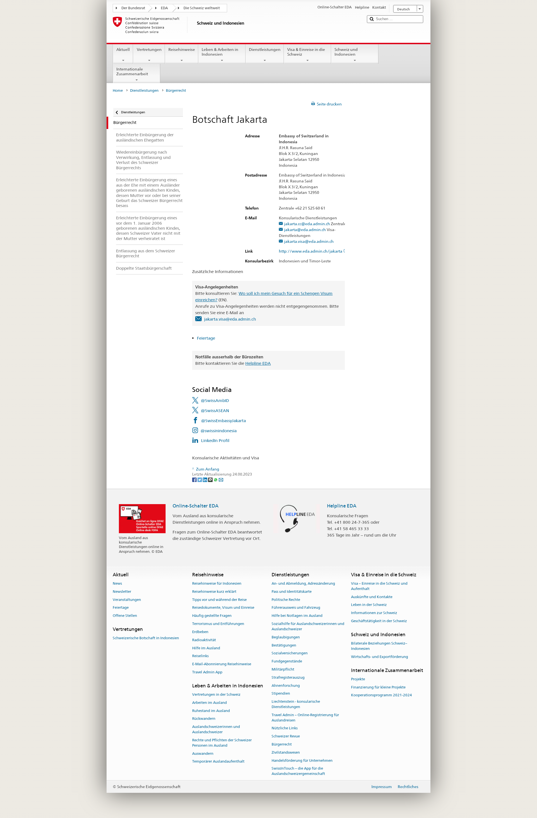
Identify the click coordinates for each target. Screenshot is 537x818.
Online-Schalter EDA (195, 506)
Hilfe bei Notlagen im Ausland (297, 616)
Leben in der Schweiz (369, 605)
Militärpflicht (283, 669)
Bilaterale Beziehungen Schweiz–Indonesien (379, 646)
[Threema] (210, 479)
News (117, 583)
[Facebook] (194, 479)
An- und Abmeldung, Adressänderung (303, 583)
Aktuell (123, 49)
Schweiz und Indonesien (346, 52)
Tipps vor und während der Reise (219, 600)
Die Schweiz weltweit (201, 8)
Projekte (358, 679)
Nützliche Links (285, 728)
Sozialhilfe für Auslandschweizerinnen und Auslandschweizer (308, 626)
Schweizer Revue (286, 736)
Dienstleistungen (265, 49)
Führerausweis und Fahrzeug (296, 608)
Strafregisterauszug (288, 677)
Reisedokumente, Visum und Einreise (223, 608)
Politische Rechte (286, 600)
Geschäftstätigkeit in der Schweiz (379, 621)
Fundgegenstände (287, 661)
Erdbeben (200, 632)
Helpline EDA (258, 363)
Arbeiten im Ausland (209, 703)
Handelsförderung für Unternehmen (302, 760)
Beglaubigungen (286, 637)
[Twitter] (200, 479)
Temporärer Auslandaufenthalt (218, 762)
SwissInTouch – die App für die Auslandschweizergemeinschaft (298, 771)
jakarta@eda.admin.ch (305, 230)
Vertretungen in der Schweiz (216, 694)
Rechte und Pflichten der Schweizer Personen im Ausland (222, 743)
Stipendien (281, 694)
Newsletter (122, 591)
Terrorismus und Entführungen (218, 624)
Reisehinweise (181, 49)
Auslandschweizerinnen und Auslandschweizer (216, 729)
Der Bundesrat (133, 8)
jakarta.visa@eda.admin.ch (309, 241)
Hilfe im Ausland (206, 648)
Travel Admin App (207, 672)
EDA (164, 8)
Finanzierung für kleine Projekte (378, 687)
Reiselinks (200, 656)
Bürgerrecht (282, 744)
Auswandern (202, 753)
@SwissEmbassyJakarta (223, 420)
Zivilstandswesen (286, 752)
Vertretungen (149, 49)
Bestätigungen (284, 645)
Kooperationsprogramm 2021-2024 (381, 695)
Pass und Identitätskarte (292, 591)
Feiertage (206, 338)
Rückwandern (203, 719)
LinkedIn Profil (215, 440)
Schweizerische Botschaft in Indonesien (146, 638)
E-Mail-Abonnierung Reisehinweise (221, 664)
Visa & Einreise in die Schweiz (306, 52)
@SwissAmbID (215, 400)
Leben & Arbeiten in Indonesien (220, 52)
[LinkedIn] (205, 479)
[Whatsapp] (216, 479)
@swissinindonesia (219, 430)
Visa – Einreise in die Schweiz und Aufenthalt (379, 586)
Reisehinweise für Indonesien (216, 583)
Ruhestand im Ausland (211, 711)
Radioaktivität (204, 640)
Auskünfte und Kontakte (371, 597)
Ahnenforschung (286, 685)
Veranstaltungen (127, 600)
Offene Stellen (125, 616)
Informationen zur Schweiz (374, 613)
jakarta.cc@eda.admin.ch (307, 224)
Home (118, 90)
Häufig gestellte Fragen (212, 616)
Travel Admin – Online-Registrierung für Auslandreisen (305, 717)
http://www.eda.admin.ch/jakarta (310, 251)
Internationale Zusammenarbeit (132, 71)
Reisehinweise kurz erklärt (214, 591)
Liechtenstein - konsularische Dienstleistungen (296, 704)
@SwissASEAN (215, 410)
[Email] (221, 479)
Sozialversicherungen (290, 653)
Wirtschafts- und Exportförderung (379, 657)
